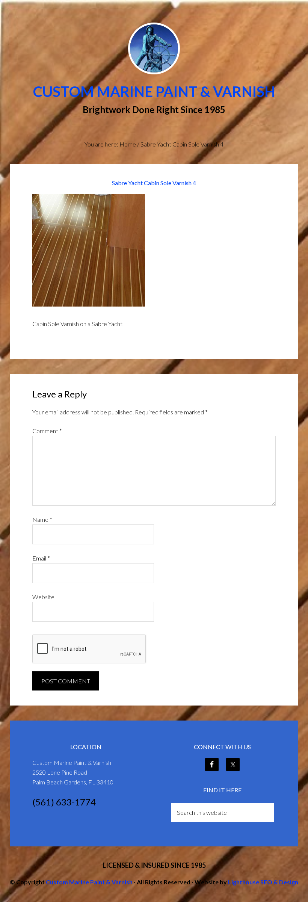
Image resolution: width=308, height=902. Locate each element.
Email (41, 558)
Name (42, 519)
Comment (47, 430)
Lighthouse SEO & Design (263, 881)
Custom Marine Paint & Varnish (154, 91)
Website (43, 596)
